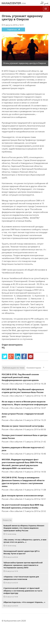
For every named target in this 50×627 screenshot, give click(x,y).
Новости (7, 520)
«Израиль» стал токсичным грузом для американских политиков (21, 579)
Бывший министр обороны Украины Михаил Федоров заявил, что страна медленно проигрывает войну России (23, 529)
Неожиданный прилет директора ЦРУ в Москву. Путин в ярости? (21, 554)
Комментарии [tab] (35, 367)
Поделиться (12, 29)
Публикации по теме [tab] (13, 367)
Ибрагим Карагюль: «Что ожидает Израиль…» (24, 604)
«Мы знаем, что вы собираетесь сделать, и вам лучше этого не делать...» (24, 542)
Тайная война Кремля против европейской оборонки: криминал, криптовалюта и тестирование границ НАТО (23, 566)
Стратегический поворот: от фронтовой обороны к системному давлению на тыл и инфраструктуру (22, 592)
